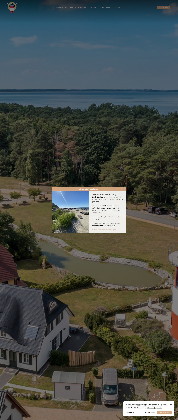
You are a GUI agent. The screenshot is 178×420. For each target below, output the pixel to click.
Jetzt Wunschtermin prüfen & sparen (104, 230)
